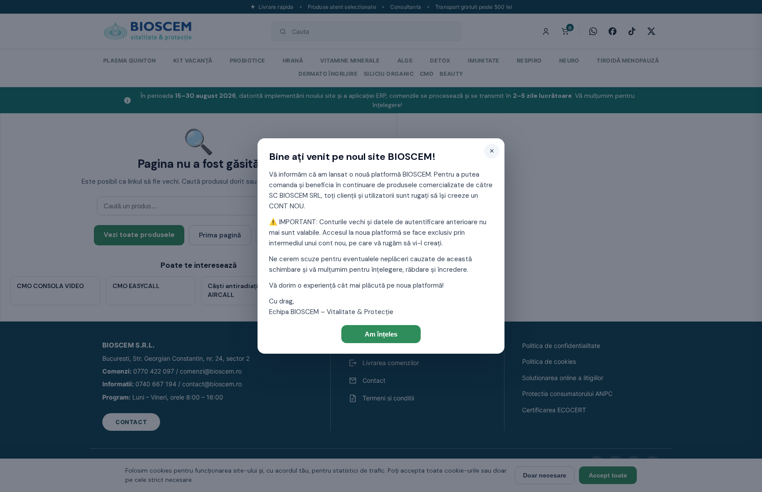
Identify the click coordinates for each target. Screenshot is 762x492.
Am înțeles (381, 334)
